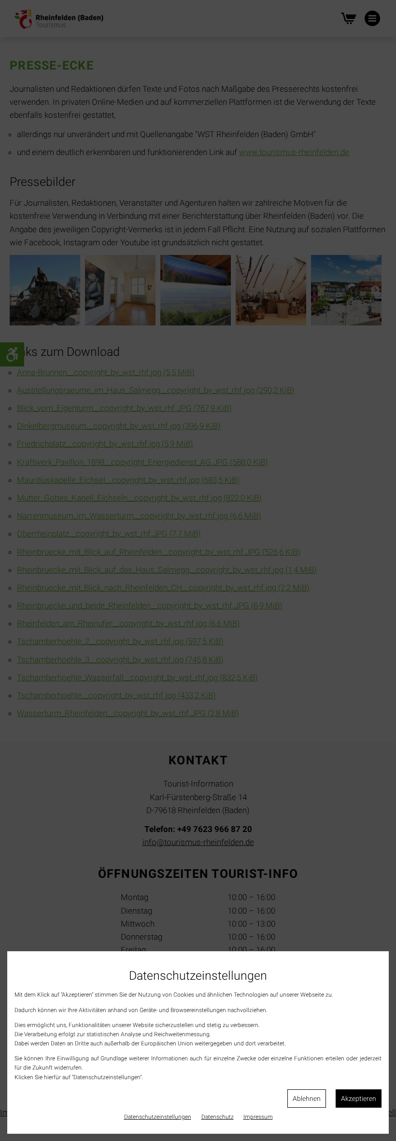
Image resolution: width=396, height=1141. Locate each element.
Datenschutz (217, 1116)
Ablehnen (307, 1098)
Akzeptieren (358, 1098)
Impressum (258, 1116)
